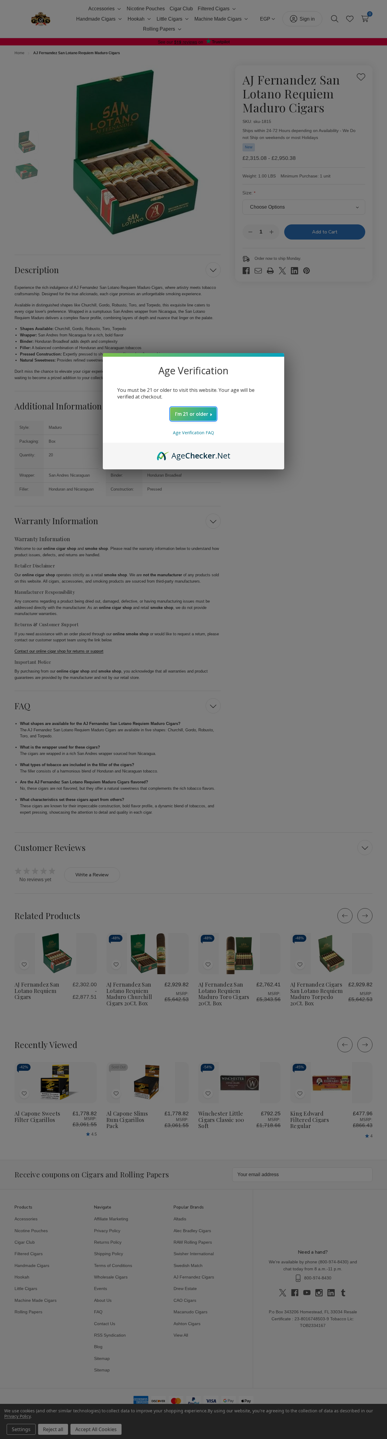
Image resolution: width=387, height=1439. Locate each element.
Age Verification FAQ (193, 432)
